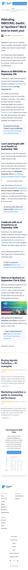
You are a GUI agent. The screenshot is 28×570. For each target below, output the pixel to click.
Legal (14, 550)
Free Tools (4, 498)
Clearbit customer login (19, 3)
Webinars (3, 507)
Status (14, 543)
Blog (13, 8)
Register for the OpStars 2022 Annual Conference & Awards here (12, 336)
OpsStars (4, 290)
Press (2, 525)
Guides (3, 501)
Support (17, 498)
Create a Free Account (14, 452)
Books (2, 504)
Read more (5, 386)
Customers (4, 528)
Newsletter (4, 509)
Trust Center (14, 536)
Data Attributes (19, 496)
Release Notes (5, 512)
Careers (3, 522)
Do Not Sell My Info (14, 553)
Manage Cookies (14, 556)
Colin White (7, 35)
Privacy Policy (14, 540)
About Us (3, 520)
